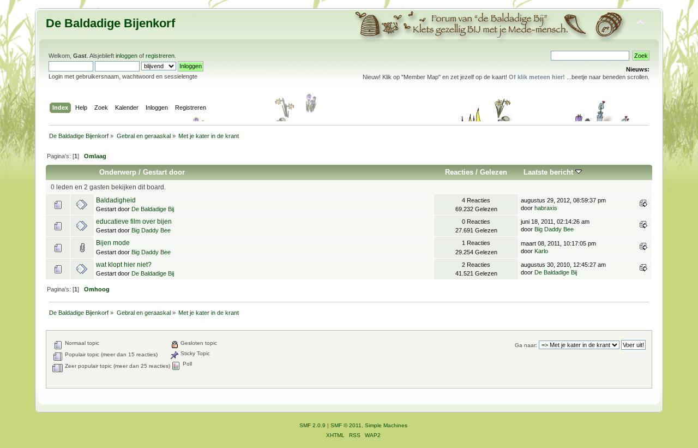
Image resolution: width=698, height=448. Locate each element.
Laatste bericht (549, 172)
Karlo (541, 251)
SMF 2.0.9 (312, 425)
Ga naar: (526, 345)
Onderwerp (117, 172)
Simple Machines (386, 425)
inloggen (126, 55)
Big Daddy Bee (151, 230)
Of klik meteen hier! (537, 77)
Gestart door (164, 172)
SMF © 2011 (346, 425)
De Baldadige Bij (152, 209)
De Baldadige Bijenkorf (110, 23)
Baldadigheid (116, 200)
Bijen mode (113, 243)
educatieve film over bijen (134, 221)
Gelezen (493, 172)
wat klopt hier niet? (124, 264)
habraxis (545, 208)
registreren (160, 55)
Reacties (459, 172)
